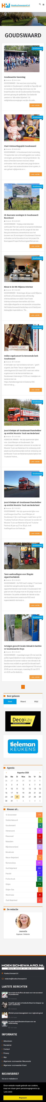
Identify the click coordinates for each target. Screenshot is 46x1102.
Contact (7, 1049)
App (5, 1057)
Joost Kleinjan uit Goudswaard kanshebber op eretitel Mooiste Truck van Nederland (22, 432)
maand (23, 701)
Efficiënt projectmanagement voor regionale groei (25, 1013)
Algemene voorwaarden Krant (15, 1065)
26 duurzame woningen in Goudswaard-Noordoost (21, 216)
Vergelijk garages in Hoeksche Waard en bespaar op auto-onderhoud (26, 1003)
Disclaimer (8, 1045)
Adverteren (8, 1041)
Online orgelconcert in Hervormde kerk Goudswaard (21, 357)
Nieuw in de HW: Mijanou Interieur (18, 287)
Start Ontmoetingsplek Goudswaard (20, 146)
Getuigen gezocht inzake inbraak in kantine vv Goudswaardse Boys (23, 647)
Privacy (6, 1053)
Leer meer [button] (8, 1092)
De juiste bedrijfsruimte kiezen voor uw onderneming (22, 1022)
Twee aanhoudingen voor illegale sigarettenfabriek (18, 575)
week (10, 701)
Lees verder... (36, 105)
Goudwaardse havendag (14, 77)
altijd (36, 701)
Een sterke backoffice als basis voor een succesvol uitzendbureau (25, 993)
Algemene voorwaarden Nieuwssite (17, 1061)
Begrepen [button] (23, 1098)
